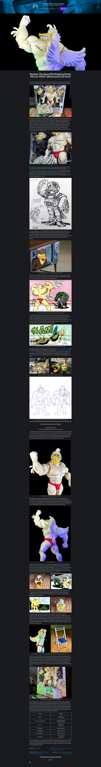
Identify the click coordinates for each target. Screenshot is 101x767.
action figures (61, 748)
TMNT (61, 749)
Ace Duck (55, 748)
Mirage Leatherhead (58, 567)
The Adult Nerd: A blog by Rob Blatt (53, 4)
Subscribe (63, 8)
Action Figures (37, 748)
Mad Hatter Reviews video (62, 348)
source (66, 419)
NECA (65, 748)
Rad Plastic (66, 173)
